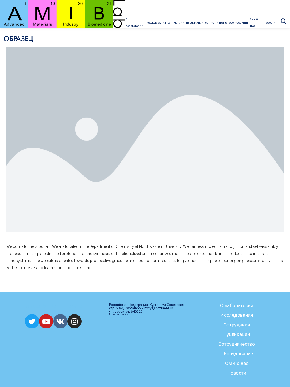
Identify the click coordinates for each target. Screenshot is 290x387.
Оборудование (236, 353)
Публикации (236, 334)
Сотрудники (236, 325)
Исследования (237, 315)
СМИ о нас (236, 363)
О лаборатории (236, 305)
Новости (236, 373)
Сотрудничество (236, 344)
